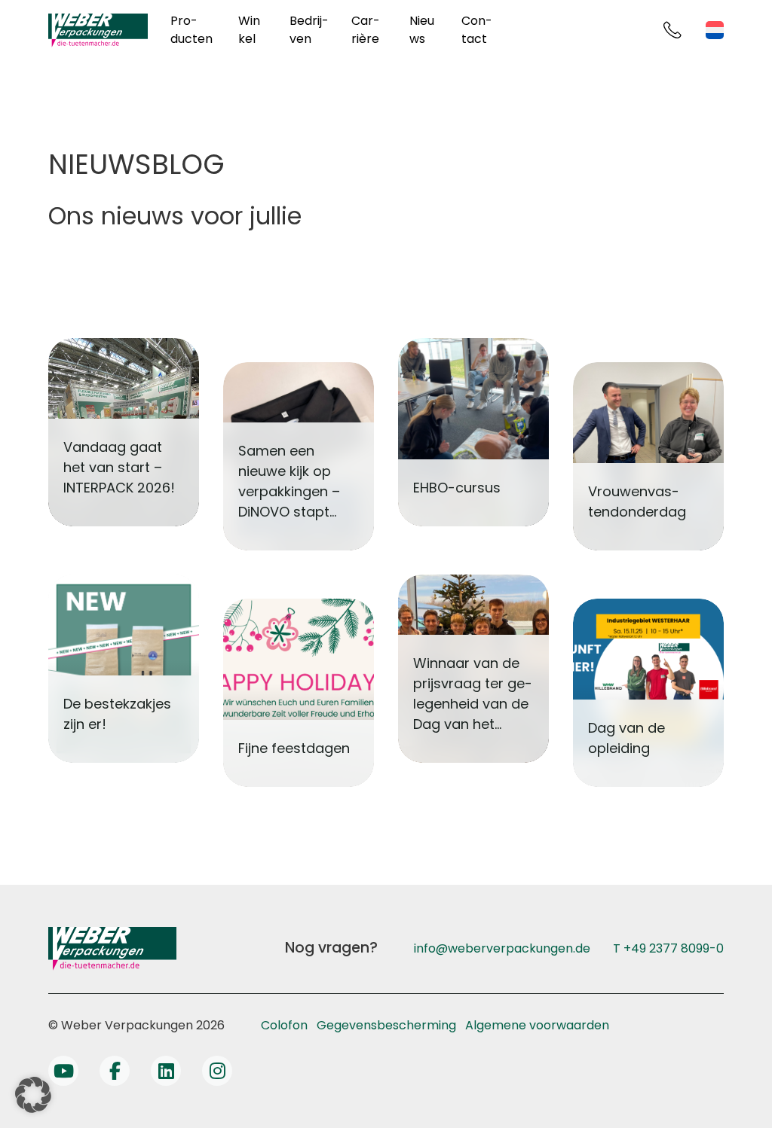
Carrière (365, 29)
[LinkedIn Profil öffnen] (166, 1071)
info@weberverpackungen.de (502, 948)
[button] (33, 1095)
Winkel (249, 29)
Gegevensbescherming (386, 1025)
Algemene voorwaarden (537, 1025)
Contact (476, 29)
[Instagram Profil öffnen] (217, 1071)
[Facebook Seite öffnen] (115, 1071)
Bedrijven (309, 29)
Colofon (284, 1025)
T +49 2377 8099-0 (668, 948)
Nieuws (421, 29)
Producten (191, 29)
